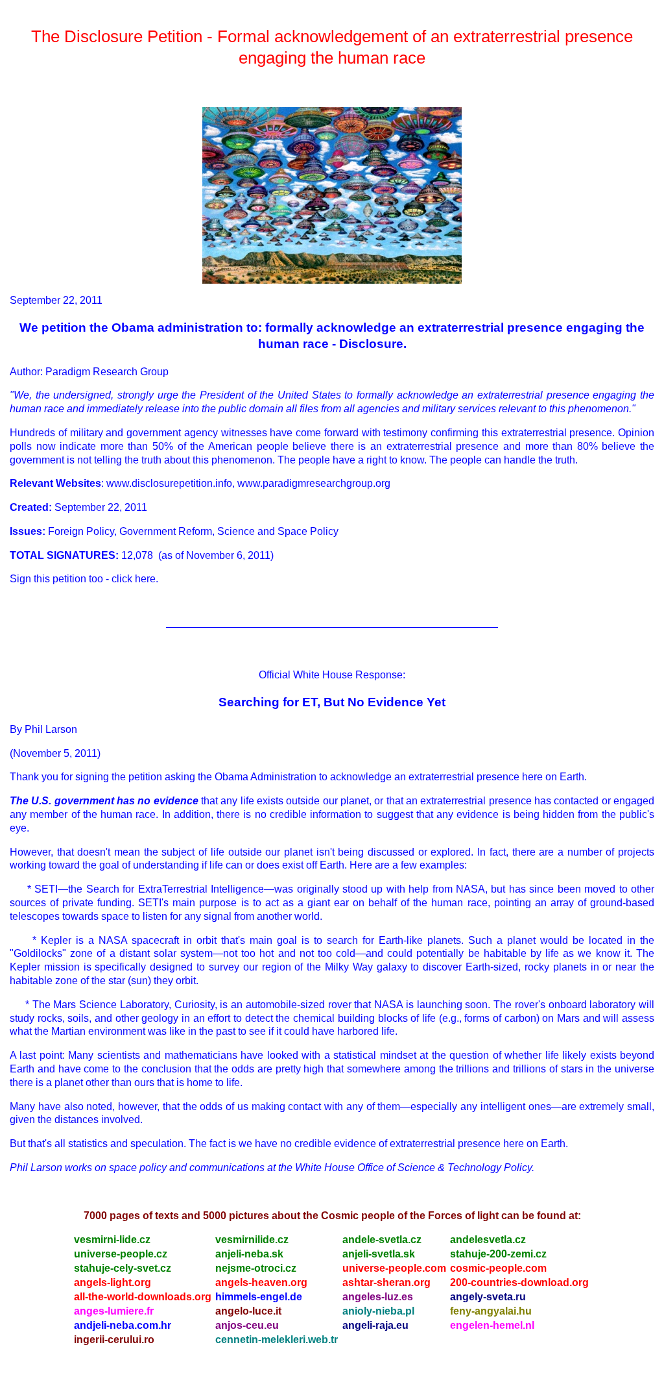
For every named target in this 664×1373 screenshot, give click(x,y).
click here (134, 578)
